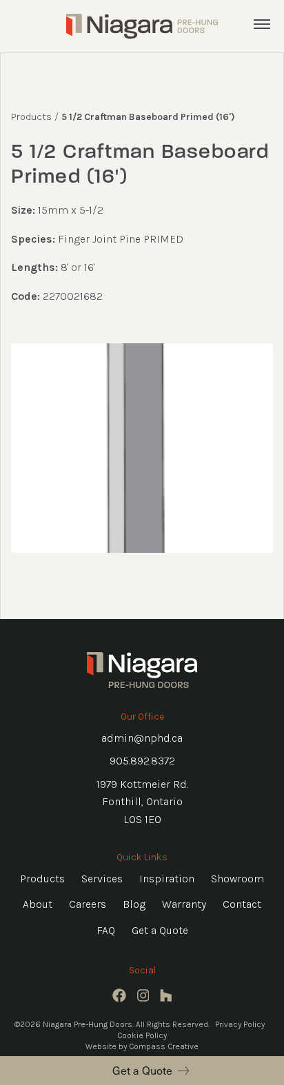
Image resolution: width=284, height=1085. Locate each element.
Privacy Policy (240, 1024)
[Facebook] (119, 995)
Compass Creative (164, 1046)
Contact (242, 904)
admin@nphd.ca (142, 737)
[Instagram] (143, 995)
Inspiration (166, 878)
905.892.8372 (142, 760)
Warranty (184, 904)
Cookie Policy (142, 1035)
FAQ (106, 930)
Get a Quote (142, 1070)
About (37, 904)
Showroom (237, 878)
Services (102, 878)
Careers (87, 904)
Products (31, 117)
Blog (134, 904)
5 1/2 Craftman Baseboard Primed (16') (148, 117)
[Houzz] (166, 995)
